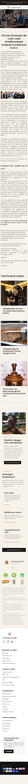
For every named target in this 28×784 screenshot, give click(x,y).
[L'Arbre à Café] (14, 7)
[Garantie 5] (16, 567)
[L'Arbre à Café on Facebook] (3, 641)
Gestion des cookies (8, 685)
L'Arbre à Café (9, 765)
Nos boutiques (6, 694)
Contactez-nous (7, 672)
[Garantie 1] (12, 567)
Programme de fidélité (9, 696)
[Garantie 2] (13, 567)
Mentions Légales (7, 682)
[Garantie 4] (15, 567)
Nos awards (5, 704)
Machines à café (7, 655)
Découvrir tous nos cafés (14, 550)
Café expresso (6, 723)
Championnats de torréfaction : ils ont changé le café (12, 351)
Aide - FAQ (5, 674)
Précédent (4, 31)
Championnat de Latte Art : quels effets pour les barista (14, 310)
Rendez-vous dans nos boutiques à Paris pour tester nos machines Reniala (14, 2)
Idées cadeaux (6, 661)
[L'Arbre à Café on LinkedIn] (12, 641)
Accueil (11, 33)
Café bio (4, 731)
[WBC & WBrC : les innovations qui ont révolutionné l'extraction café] (14, 373)
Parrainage (5, 699)
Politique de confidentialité (10, 677)
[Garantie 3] (14, 567)
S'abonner (8, 751)
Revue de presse (7, 701)
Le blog (16, 33)
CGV (3, 680)
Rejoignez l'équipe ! (8, 712)
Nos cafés (5, 653)
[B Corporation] (14, 582)
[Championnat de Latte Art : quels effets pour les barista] (14, 293)
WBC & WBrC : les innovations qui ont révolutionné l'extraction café (14, 392)
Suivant (25, 31)
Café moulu (5, 728)
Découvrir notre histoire (12, 462)
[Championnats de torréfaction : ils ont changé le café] (14, 333)
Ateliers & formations (8, 663)
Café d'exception (7, 720)
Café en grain (6, 726)
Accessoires (5, 658)
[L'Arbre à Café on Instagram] (8, 641)
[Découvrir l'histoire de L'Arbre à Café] (14, 423)
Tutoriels (5, 709)
